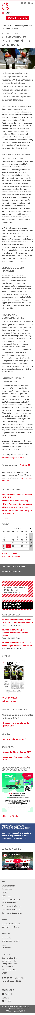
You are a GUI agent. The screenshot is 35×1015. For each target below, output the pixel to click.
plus (6, 518)
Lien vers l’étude (10, 816)
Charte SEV (6, 896)
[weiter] (31, 528)
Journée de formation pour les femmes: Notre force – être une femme (15, 633)
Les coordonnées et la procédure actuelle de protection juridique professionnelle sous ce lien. (16, 836)
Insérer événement (11, 557)
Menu (9, 13)
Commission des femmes (11, 906)
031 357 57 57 (10, 970)
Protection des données (16, 1009)
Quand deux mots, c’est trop (15, 501)
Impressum (26, 1006)
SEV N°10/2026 (10, 698)
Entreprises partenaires (11, 941)
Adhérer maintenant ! (12, 572)
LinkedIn (5, 998)
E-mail (4, 972)
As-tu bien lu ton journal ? (14, 739)
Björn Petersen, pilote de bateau (17, 504)
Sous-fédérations (9, 903)
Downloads (6, 948)
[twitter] (23, 465)
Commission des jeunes (11, 910)
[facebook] (20, 465)
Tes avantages (7, 889)
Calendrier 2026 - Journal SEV (17, 752)
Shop (4, 944)
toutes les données (11, 554)
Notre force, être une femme (15, 507)
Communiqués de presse (11, 927)
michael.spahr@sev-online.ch (13, 458)
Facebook (8, 994)
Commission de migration (12, 913)
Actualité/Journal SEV (11, 924)
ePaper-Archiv (9, 701)
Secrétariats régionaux (11, 899)
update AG (17, 1011)
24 (4, 546)
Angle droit (6, 938)
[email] (29, 465)
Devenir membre (17, 18)
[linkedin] (26, 465)
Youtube (8, 1001)
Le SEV (4, 892)
